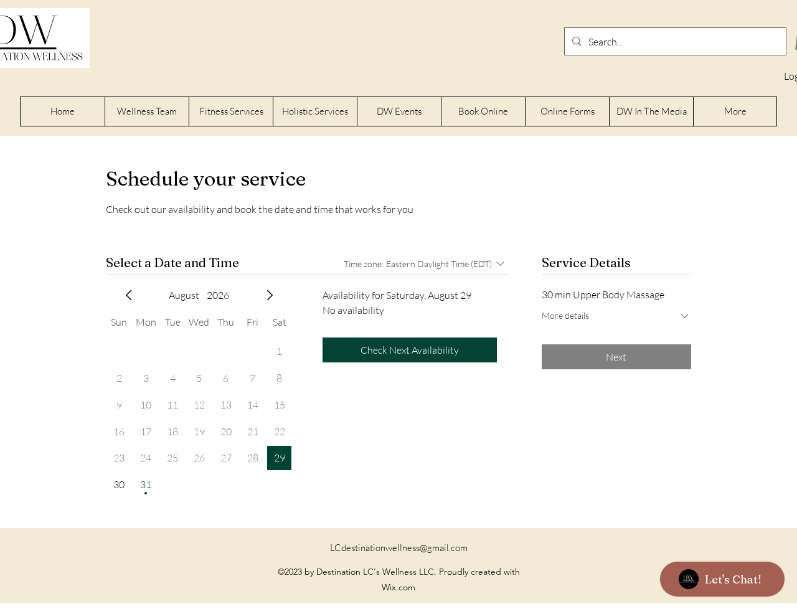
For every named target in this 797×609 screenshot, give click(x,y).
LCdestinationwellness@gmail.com (399, 548)
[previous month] (128, 295)
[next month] (269, 295)
